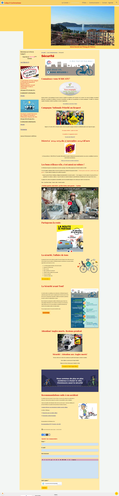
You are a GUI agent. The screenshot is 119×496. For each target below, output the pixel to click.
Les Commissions (52, 77)
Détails (23, 120)
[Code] (67, 484)
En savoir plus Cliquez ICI (70, 161)
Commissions (75, 3)
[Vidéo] (65, 484)
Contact (104, 3)
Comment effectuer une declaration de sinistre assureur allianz (54, 432)
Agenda (110, 3)
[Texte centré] (56, 484)
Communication (94, 3)
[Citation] (54, 484)
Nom (42, 466)
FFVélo (84, 3)
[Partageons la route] (70, 263)
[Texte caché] (61, 484)
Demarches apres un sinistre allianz (50, 437)
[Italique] (45, 484)
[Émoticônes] (69, 484)
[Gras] (42, 484)
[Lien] (58, 484)
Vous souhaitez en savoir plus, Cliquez (70, 128)
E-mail (43, 472)
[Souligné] (47, 484)
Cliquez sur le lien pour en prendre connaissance (70, 185)
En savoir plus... (46, 303)
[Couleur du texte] (51, 484)
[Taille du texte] (49, 484)
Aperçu (74, 484)
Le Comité (65, 3)
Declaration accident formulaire (49, 440)
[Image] (63, 484)
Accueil (43, 77)
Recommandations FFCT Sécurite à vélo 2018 (51, 448)
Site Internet (45, 478)
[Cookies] (2, 493)
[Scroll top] (116, 493)
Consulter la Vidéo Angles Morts (69, 391)
